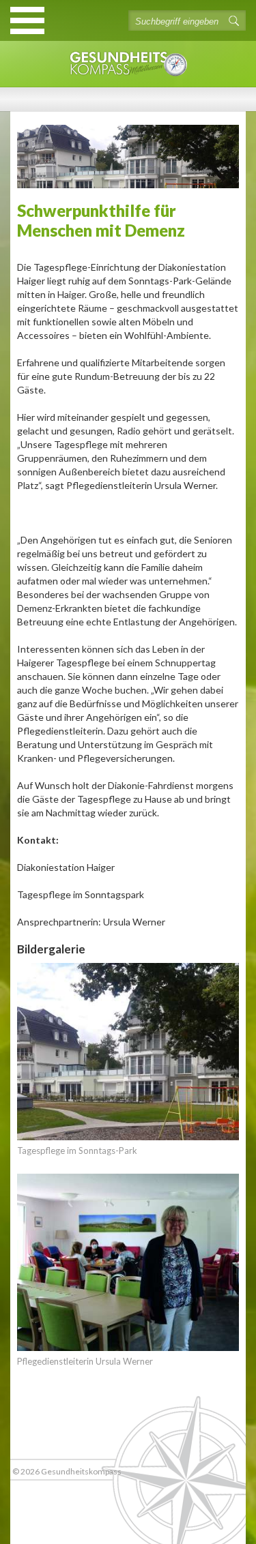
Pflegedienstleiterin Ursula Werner (85, 1361)
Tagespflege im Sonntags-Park (77, 1150)
